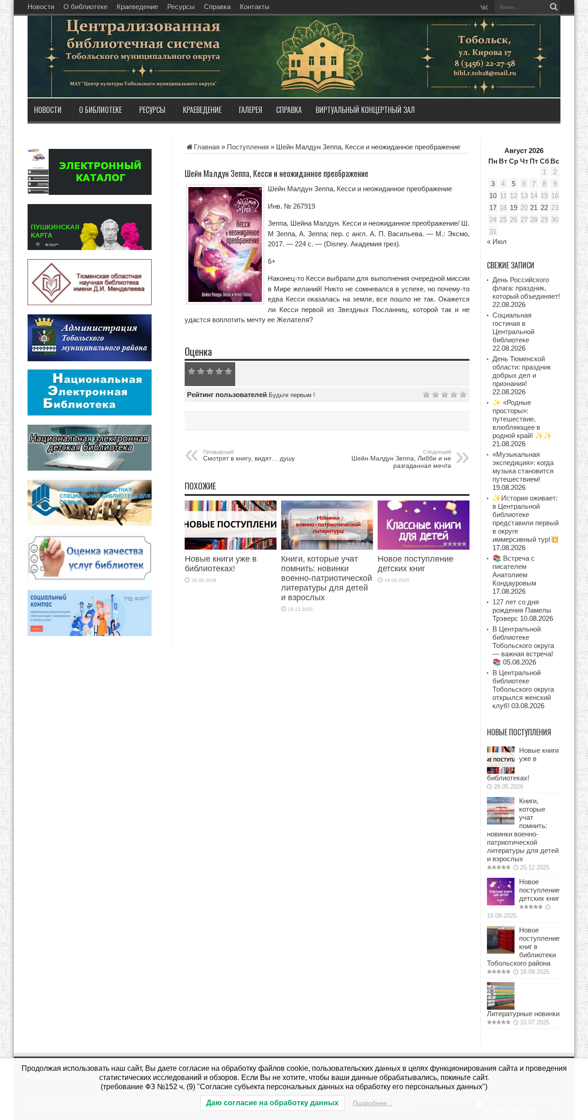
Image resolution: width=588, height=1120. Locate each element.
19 (513, 207)
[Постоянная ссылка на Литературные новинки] (500, 1007)
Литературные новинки (523, 1014)
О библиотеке (85, 7)
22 (544, 207)
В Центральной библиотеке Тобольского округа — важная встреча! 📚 (523, 645)
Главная (207, 147)
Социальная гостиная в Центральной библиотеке (513, 327)
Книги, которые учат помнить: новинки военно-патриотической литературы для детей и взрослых (326, 578)
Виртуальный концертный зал (365, 109)
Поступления (248, 147)
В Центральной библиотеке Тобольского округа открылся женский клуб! (523, 689)
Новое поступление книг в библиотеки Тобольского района (523, 946)
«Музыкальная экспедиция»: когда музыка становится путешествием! (523, 466)
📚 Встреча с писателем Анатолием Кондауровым (514, 570)
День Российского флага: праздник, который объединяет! (526, 288)
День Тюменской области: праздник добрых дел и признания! (521, 371)
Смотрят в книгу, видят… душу (249, 455)
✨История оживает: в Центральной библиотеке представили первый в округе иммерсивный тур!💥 (525, 518)
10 (493, 195)
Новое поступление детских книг (415, 563)
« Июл (497, 241)
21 (533, 207)
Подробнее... (372, 1103)
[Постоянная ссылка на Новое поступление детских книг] (423, 547)
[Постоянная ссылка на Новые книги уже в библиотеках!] (231, 547)
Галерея (250, 109)
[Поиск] (553, 7)
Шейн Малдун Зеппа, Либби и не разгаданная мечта (401, 459)
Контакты (255, 7)
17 (493, 207)
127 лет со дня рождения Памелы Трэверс (521, 610)
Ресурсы (181, 7)
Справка (217, 7)
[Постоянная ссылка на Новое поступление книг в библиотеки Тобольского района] (500, 951)
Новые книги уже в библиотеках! (221, 563)
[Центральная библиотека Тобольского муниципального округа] (138, 75)
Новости (41, 7)
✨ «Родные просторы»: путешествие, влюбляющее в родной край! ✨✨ (522, 418)
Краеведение (137, 7)
